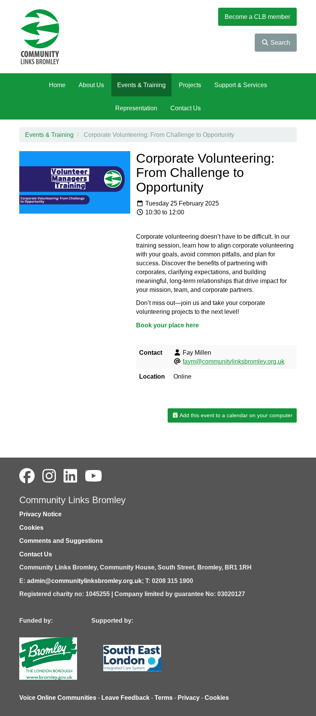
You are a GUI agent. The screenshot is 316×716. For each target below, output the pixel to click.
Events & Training (141, 85)
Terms (164, 697)
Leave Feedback (125, 697)
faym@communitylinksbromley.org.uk (233, 361)
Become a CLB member (257, 16)
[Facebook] (27, 476)
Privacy (189, 697)
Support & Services (240, 85)
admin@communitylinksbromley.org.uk (84, 581)
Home (57, 85)
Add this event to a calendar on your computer (235, 415)
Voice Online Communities (57, 697)
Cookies (31, 527)
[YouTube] (93, 476)
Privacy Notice (40, 514)
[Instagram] (49, 476)
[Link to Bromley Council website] (59, 658)
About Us (91, 85)
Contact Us (185, 108)
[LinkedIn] (70, 476)
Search (279, 42)
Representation (136, 108)
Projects (190, 85)
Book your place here (167, 325)
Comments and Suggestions (61, 540)
